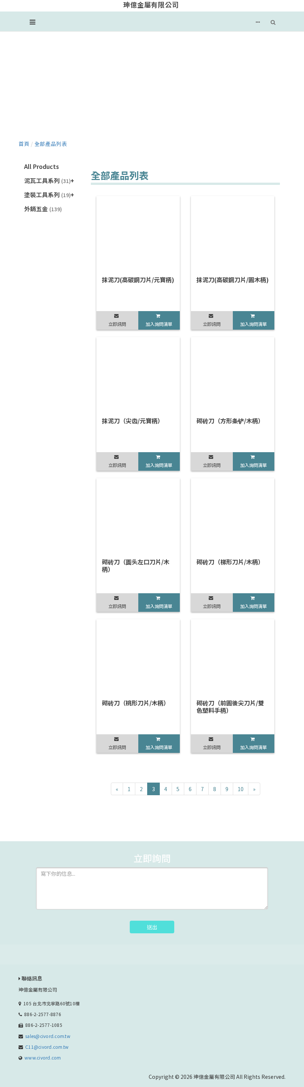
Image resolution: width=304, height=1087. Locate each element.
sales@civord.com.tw (47, 1036)
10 (241, 789)
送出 (152, 927)
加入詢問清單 (159, 324)
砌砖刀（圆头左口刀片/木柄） (135, 565)
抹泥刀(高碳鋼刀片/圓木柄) (232, 279)
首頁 (24, 143)
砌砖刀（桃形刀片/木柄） (135, 702)
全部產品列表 (50, 143)
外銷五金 (43, 208)
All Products (41, 166)
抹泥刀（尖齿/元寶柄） (132, 420)
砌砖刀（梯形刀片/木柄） (230, 561)
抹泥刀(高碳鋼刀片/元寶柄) (138, 279)
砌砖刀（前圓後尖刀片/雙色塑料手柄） (230, 706)
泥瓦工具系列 (47, 180)
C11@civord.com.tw (47, 1047)
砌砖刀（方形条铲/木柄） (230, 420)
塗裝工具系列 (47, 194)
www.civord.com (42, 1057)
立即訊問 (117, 324)
